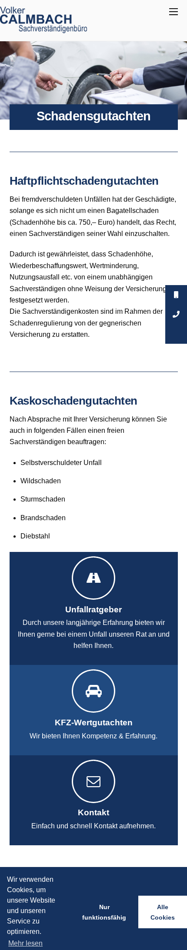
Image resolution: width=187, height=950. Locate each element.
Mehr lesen (25, 943)
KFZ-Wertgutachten (94, 722)
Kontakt (93, 812)
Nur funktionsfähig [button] (104, 912)
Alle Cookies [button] (162, 912)
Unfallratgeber (93, 609)
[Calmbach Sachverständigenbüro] (43, 30)
